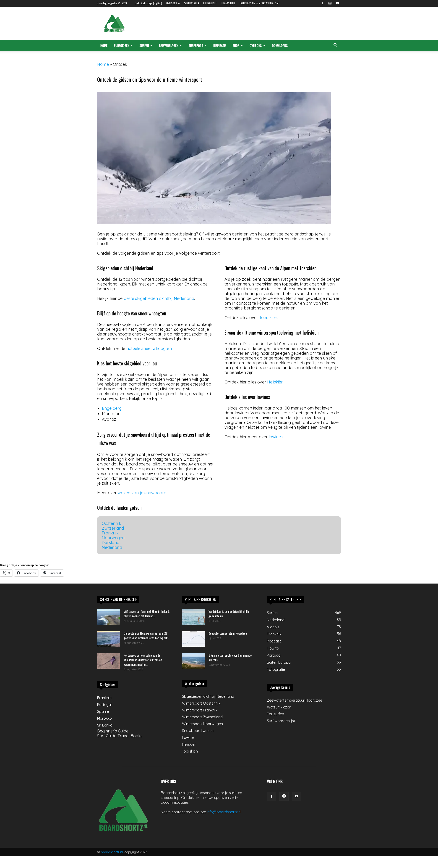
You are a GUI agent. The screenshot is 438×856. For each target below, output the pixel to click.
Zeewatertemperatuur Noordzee (228, 633)
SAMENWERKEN (191, 3)
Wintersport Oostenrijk (201, 703)
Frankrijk (110, 533)
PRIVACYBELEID (228, 3)
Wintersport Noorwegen (202, 723)
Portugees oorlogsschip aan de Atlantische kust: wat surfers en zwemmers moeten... (143, 660)
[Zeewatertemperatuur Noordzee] (193, 639)
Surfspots (195, 45)
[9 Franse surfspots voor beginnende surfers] (193, 661)
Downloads (280, 45)
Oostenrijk (111, 523)
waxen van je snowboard (142, 492)
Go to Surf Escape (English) (148, 3)
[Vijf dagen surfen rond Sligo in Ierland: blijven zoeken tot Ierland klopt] (108, 617)
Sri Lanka (104, 725)
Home (103, 45)
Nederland (112, 547)
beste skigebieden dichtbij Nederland (159, 298)
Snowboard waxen (198, 730)
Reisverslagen (168, 45)
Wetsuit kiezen (279, 707)
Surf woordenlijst (281, 721)
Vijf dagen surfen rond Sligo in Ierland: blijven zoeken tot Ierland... (147, 613)
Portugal (104, 704)
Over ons (256, 45)
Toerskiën (268, 317)
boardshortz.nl (112, 852)
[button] (335, 45)
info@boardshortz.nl (224, 812)
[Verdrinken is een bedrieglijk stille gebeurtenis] (193, 617)
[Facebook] (322, 3)
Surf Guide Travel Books (119, 735)
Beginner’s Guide (112, 731)
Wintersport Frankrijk (199, 710)
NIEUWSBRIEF (209, 3)
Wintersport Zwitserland (202, 717)
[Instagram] (329, 3)
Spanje (103, 711)
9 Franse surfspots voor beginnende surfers (230, 657)
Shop (235, 45)
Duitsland (110, 542)
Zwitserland (113, 528)
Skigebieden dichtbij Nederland (208, 696)
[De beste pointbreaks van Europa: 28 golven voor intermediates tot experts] (108, 639)
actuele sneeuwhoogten (149, 348)
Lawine (188, 737)
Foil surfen (275, 714)
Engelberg (112, 408)
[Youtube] (337, 3)
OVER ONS (171, 3)
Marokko (104, 718)
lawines (276, 436)
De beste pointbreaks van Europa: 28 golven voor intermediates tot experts (146, 635)
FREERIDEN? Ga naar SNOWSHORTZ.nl (259, 3)
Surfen (144, 45)
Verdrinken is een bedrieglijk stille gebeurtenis (229, 613)
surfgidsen (121, 45)
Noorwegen (113, 537)
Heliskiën (275, 382)
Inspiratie (219, 45)
